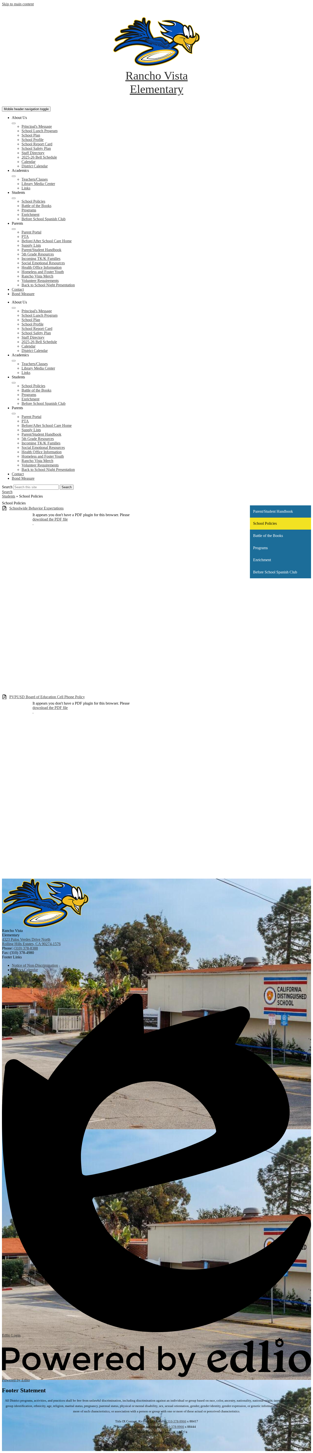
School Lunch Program (39, 131)
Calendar (28, 162)
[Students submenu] (14, 198)
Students (8, 496)
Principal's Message (37, 126)
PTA (25, 236)
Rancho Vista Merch (37, 276)
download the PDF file (50, 519)
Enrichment (30, 214)
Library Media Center (38, 184)
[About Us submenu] (14, 123)
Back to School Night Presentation (48, 285)
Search (7, 487)
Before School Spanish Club (44, 219)
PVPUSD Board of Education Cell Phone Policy (47, 697)
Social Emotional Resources (43, 263)
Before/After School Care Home (47, 241)
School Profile (33, 140)
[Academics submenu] (14, 176)
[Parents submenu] (14, 229)
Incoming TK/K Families (41, 258)
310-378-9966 (176, 1421)
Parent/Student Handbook (41, 250)
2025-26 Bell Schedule (39, 157)
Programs (29, 210)
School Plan (31, 135)
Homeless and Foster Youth (43, 272)
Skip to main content (18, 4)
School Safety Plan (36, 148)
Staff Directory (33, 153)
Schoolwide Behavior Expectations (36, 508)
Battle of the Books (36, 206)
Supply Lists (31, 245)
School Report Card (37, 144)
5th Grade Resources (38, 254)
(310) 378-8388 (26, 948)
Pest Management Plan (157, 1447)
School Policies (33, 201)
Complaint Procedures (156, 1442)
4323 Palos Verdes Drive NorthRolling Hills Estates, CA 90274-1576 (31, 941)
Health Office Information (42, 267)
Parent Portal (31, 232)
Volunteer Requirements (40, 281)
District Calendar (35, 166)
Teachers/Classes (35, 179)
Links (26, 188)
